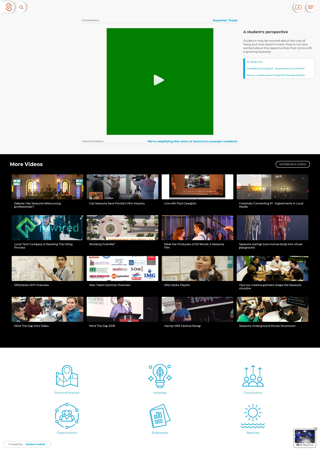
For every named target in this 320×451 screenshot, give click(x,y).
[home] (7, 7)
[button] (21, 7)
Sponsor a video (292, 164)
